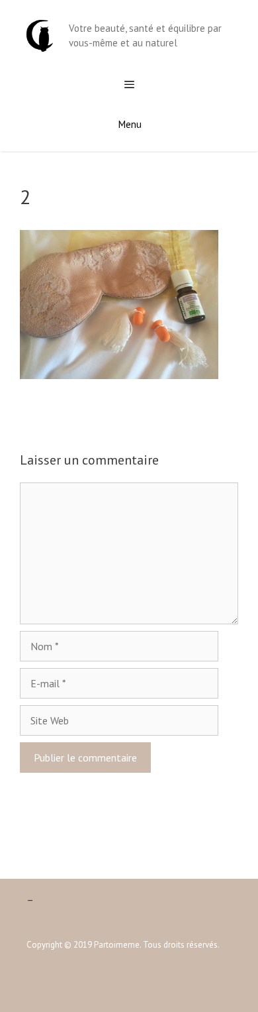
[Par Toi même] (39, 34)
